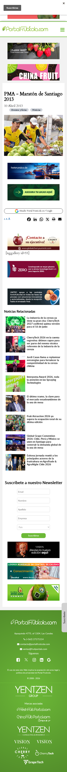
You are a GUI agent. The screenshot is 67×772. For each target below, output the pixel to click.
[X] (47, 220)
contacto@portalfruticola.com (35, 644)
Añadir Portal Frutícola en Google (35, 210)
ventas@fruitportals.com (35, 649)
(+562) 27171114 (35, 639)
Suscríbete (64, 618)
